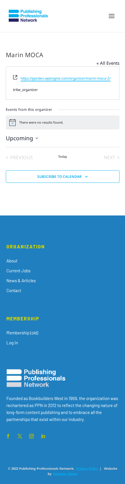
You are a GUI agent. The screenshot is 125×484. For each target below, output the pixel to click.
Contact (13, 290)
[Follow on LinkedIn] (43, 436)
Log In (12, 342)
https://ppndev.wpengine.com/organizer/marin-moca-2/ (65, 78)
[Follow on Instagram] (31, 436)
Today (62, 156)
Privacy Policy (87, 468)
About (11, 260)
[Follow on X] (19, 436)
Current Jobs (18, 270)
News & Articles (21, 280)
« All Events (108, 63)
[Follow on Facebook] (8, 436)
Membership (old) (22, 332)
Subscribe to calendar (59, 176)
